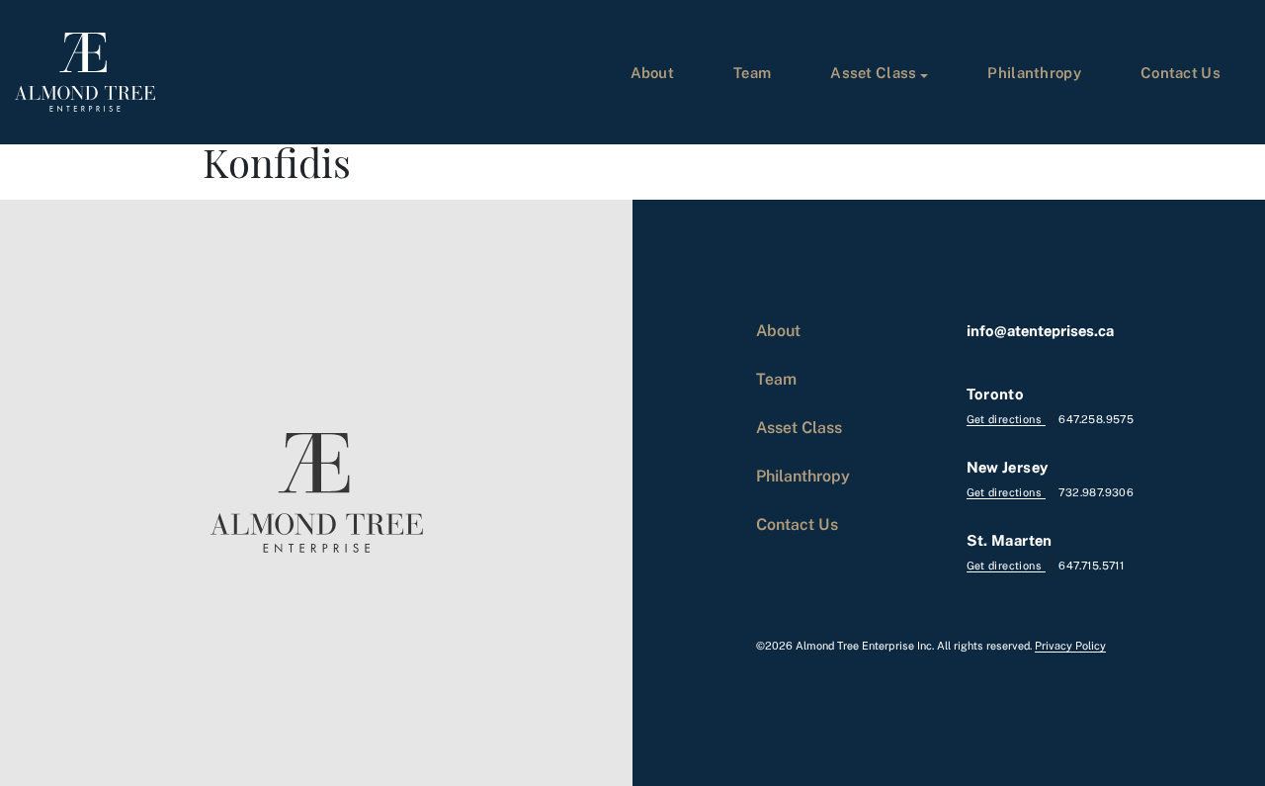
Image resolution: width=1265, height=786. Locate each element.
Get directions (1006, 418)
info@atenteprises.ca (1040, 330)
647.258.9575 (1096, 418)
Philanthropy (1034, 72)
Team (752, 72)
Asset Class (873, 72)
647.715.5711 (1091, 565)
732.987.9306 (1096, 491)
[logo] (85, 72)
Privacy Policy (1070, 645)
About (653, 72)
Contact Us (1180, 72)
